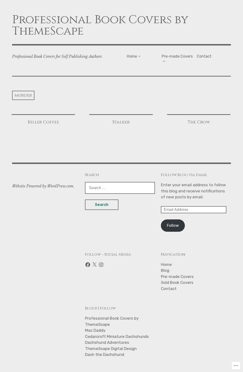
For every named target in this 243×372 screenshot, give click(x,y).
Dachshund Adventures (107, 342)
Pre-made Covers (177, 56)
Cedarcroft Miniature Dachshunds (117, 336)
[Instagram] (101, 265)
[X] (94, 265)
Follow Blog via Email (184, 174)
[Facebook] (88, 265)
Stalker (121, 122)
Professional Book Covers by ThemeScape (100, 25)
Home (132, 56)
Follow (173, 225)
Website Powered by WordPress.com (42, 186)
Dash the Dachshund (104, 354)
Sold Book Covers (177, 282)
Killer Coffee (43, 122)
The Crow (198, 122)
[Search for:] (120, 187)
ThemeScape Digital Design (111, 348)
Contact (204, 56)
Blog (165, 270)
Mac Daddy (95, 330)
